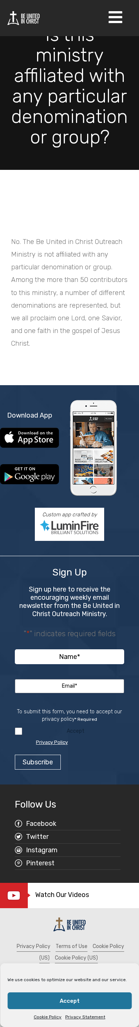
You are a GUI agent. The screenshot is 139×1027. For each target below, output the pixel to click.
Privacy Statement (85, 1017)
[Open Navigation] (115, 18)
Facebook (41, 824)
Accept (70, 1001)
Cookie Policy (48, 1017)
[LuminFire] (69, 527)
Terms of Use (71, 946)
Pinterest (40, 863)
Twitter (37, 837)
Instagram (41, 850)
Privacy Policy (52, 742)
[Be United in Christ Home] (23, 17)
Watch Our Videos (62, 895)
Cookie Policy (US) (76, 958)
